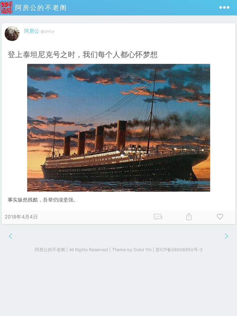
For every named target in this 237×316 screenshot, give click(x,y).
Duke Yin (143, 249)
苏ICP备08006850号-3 (179, 249)
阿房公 (31, 31)
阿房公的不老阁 (39, 7)
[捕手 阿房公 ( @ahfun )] (13, 42)
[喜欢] (220, 217)
